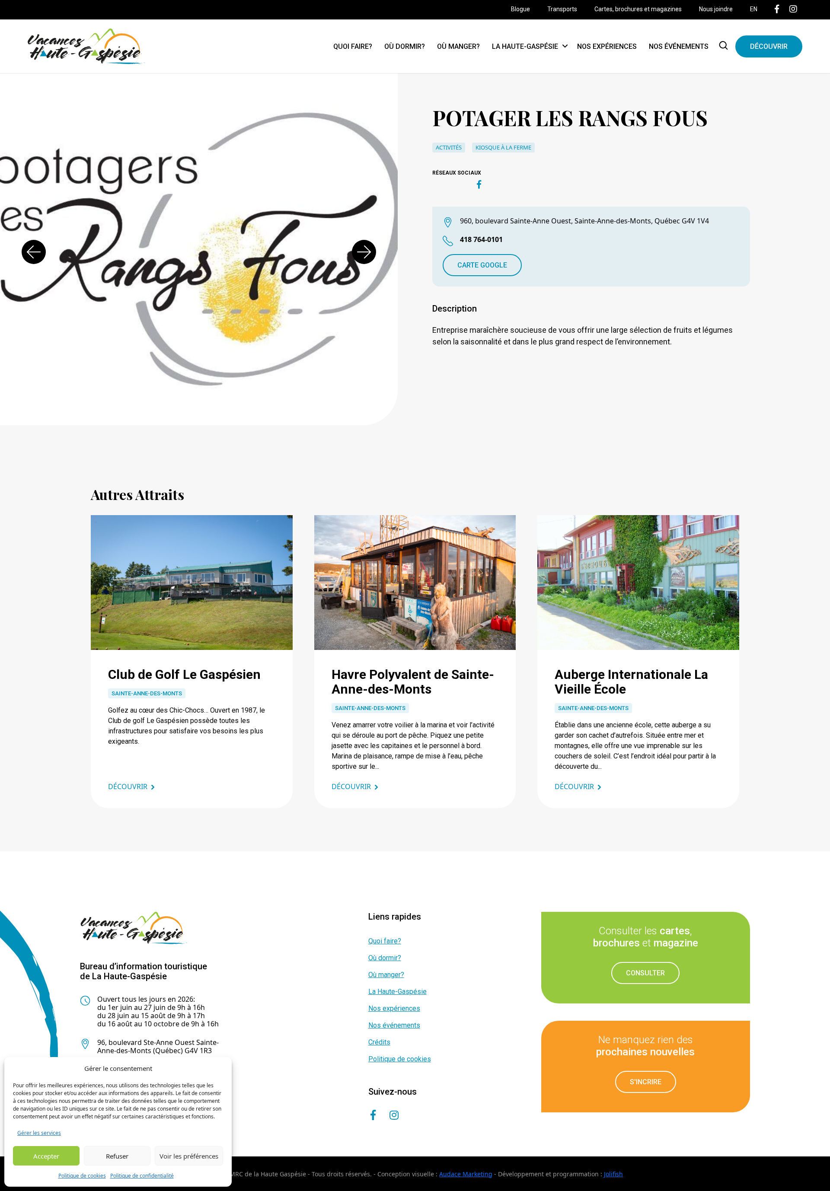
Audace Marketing (465, 1174)
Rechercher (725, 46)
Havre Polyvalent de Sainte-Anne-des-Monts (413, 682)
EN (753, 9)
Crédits (379, 1042)
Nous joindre (716, 9)
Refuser (117, 1156)
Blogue (520, 9)
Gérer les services (39, 1133)
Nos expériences (607, 46)
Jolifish (613, 1174)
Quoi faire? (352, 46)
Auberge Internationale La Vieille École (631, 682)
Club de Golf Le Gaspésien (184, 674)
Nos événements (679, 46)
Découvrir (769, 46)
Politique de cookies (82, 1175)
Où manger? (458, 46)
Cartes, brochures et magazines (638, 9)
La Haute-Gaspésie (525, 46)
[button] (34, 252)
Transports (562, 9)
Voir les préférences (189, 1156)
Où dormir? (404, 46)
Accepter (46, 1156)
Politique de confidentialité (142, 1175)
